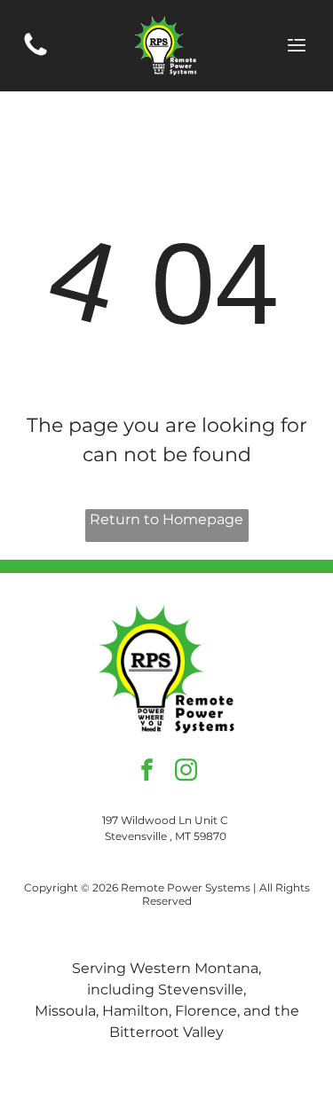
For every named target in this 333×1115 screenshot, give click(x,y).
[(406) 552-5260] (35, 54)
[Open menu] (296, 45)
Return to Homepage (166, 519)
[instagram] (186, 771)
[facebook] (147, 771)
